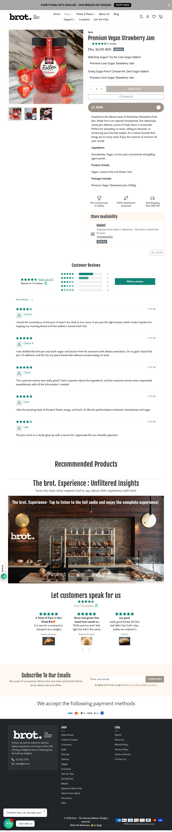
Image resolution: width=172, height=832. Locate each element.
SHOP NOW (123, 5)
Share (158, 252)
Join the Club (101, 19)
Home (56, 14)
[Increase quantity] (102, 89)
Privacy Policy (151, 685)
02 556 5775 (22, 759)
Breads (64, 783)
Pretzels (65, 754)
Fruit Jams (66, 768)
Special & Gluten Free (71, 788)
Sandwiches (67, 778)
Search (118, 734)
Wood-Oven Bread (70, 793)
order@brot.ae (23, 763)
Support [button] (68, 19)
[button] (141, 16)
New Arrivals (67, 734)
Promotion (66, 798)
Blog (116, 14)
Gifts (63, 802)
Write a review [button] (135, 281)
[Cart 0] (160, 16)
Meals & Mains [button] (84, 14)
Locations (84, 19)
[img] (24, 309)
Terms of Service (135, 685)
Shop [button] (67, 14)
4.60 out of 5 (45, 279)
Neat (99, 825)
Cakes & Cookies (69, 739)
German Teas (67, 773)
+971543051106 (105, 236)
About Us (104, 14)
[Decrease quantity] (91, 89)
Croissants (66, 744)
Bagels (64, 764)
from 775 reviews (84, 605)
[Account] (147, 16)
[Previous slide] (8, 474)
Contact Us (120, 759)
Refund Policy (121, 744)
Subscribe (155, 679)
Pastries (65, 759)
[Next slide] (164, 474)
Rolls (63, 749)
